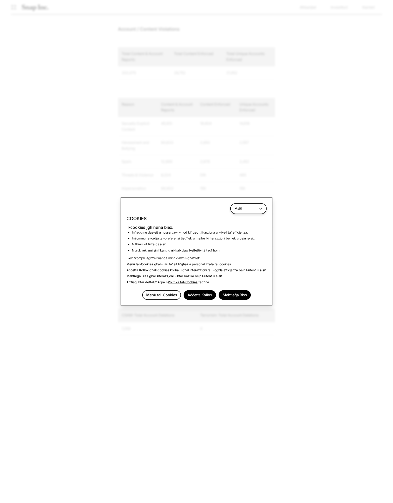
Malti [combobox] (238, 208)
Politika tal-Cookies (183, 282)
